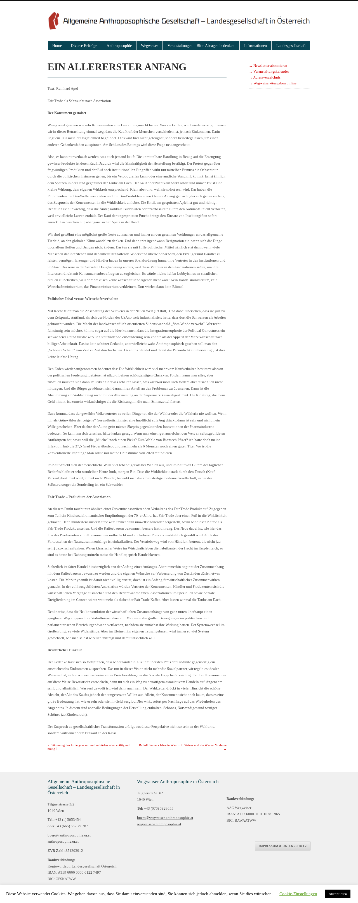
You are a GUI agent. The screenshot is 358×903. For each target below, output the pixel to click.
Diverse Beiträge (84, 46)
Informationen (255, 46)
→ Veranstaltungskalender (269, 72)
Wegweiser (149, 46)
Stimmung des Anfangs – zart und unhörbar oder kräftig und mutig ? (89, 746)
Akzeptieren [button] (338, 894)
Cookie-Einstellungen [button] (298, 894)
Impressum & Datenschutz (283, 846)
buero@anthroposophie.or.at (69, 835)
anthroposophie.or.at (63, 841)
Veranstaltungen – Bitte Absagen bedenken (201, 46)
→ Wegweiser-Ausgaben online (272, 83)
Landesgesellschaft (291, 46)
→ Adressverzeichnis (265, 77)
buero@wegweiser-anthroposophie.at (165, 818)
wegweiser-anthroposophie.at (159, 824)
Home (57, 46)
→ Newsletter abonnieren (268, 66)
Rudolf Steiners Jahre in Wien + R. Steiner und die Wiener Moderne (183, 746)
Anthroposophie (119, 46)
